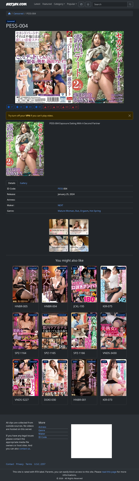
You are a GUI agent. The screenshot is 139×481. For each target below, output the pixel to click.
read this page (109, 471)
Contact (10, 464)
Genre (42, 430)
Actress (42, 426)
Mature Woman (66, 210)
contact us (24, 448)
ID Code (43, 437)
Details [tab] (11, 183)
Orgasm (84, 210)
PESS (60, 188)
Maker (42, 433)
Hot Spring (95, 210)
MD (30, 107)
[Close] (129, 115)
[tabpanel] (69, 201)
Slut (77, 210)
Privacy (19, 464)
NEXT (60, 205)
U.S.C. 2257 (39, 464)
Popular (71, 3)
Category (58, 3)
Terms (29, 464)
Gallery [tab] (23, 183)
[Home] (9, 13)
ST (12, 107)
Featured (47, 3)
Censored (18, 13)
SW (20, 107)
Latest (37, 3)
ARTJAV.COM (16, 4)
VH (39, 107)
